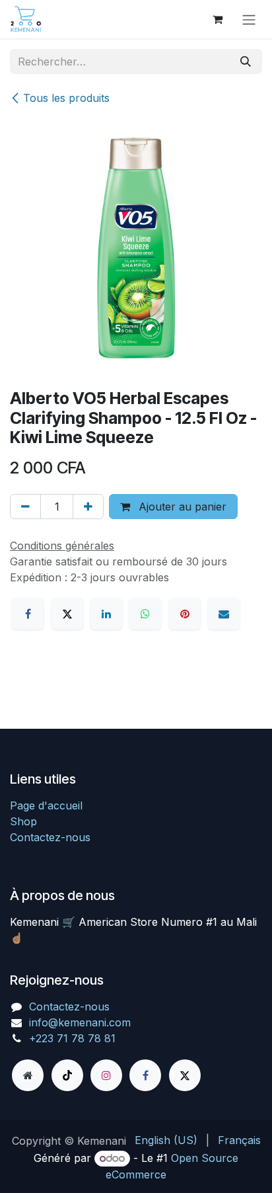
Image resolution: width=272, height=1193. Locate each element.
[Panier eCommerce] (217, 19)
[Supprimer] (25, 506)
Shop (23, 821)
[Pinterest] (185, 614)
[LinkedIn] (106, 614)
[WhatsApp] (145, 614)
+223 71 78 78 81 (72, 1038)
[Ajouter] (88, 506)
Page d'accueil (46, 805)
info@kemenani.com (80, 1022)
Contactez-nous (50, 837)
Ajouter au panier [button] (180, 506)
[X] (67, 614)
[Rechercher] (245, 61)
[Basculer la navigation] (249, 19)
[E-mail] (224, 614)
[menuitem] (166, 1140)
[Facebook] (28, 614)
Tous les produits (66, 97)
